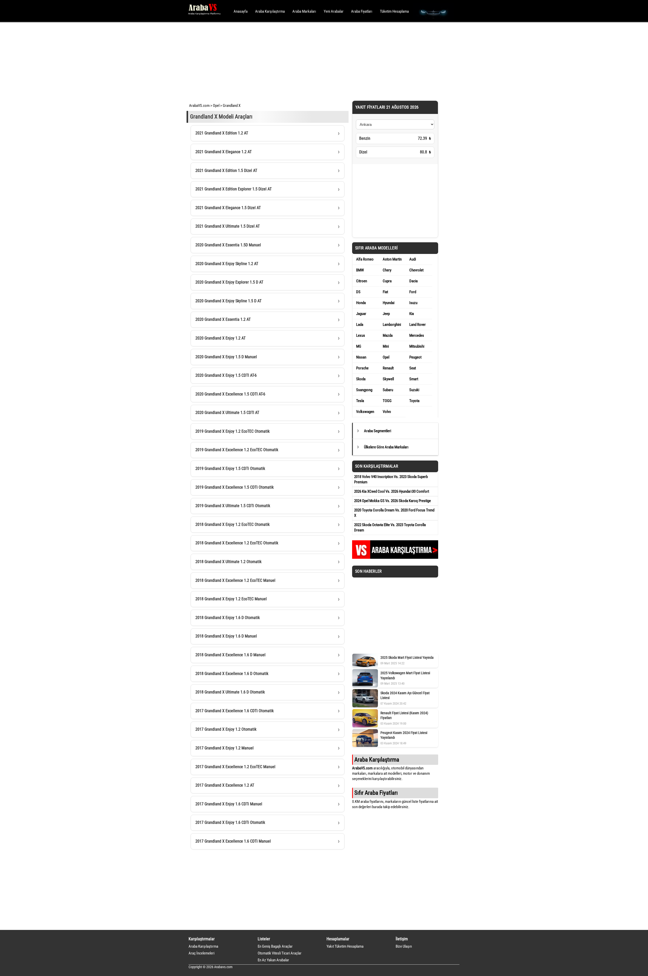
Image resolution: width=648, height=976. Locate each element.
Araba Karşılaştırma (270, 11)
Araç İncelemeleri (201, 953)
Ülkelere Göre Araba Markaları (386, 447)
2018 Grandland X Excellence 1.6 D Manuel (230, 654)
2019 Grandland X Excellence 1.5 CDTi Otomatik (234, 487)
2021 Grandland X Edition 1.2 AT (221, 133)
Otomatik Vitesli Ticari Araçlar (279, 953)
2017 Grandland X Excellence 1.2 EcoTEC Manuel (235, 766)
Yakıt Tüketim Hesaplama (345, 946)
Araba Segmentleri (377, 431)
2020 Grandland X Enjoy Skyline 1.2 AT (226, 263)
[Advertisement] (317, 60)
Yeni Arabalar (333, 11)
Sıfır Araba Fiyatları (376, 792)
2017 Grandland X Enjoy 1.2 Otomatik (225, 729)
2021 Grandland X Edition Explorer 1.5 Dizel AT (233, 189)
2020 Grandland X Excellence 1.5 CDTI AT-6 (230, 394)
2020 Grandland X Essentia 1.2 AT (223, 319)
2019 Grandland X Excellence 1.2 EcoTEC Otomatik (236, 449)
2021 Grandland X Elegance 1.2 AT (223, 151)
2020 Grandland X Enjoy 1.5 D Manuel (226, 356)
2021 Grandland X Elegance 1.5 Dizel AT (228, 207)
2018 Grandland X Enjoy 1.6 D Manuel (226, 636)
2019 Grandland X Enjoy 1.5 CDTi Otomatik (230, 468)
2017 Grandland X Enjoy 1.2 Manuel (224, 748)
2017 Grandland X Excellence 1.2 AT (224, 785)
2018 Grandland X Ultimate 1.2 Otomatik (228, 561)
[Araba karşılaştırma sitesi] (395, 557)
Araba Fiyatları (361, 11)
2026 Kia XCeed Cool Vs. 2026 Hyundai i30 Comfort (391, 491)
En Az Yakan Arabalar (273, 960)
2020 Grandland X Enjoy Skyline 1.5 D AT (228, 300)
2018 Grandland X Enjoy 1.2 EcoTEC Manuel (231, 598)
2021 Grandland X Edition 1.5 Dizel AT (226, 170)
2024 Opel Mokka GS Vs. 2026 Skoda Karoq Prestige (392, 501)
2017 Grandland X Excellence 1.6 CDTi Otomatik (234, 710)
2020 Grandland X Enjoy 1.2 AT (220, 338)
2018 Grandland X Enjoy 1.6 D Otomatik (227, 617)
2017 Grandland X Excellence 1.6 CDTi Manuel (233, 841)
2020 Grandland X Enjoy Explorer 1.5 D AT (229, 282)
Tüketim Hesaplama (394, 11)
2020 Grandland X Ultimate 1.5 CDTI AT (227, 412)
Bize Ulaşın (404, 946)
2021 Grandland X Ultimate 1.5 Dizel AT (227, 226)
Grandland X (231, 105)
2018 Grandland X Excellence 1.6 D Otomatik (231, 673)
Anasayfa (241, 11)
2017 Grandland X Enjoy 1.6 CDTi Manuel (228, 804)
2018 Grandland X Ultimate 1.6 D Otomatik (230, 692)
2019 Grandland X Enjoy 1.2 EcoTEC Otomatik (232, 431)
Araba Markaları (304, 11)
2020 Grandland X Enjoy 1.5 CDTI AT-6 (226, 375)
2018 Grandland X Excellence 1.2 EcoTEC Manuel (235, 580)
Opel (216, 105)
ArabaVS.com (199, 105)
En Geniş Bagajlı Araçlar (275, 946)
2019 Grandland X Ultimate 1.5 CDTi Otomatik (232, 505)
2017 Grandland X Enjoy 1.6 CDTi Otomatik (230, 822)
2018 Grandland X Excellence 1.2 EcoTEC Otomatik (236, 543)
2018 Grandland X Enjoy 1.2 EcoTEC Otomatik (232, 524)
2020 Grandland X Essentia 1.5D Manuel (228, 245)
